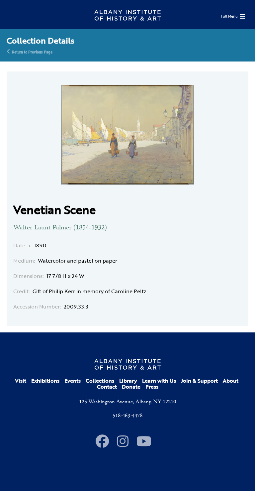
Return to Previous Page (32, 51)
